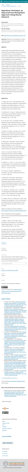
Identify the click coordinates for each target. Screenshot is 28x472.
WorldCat (4, 430)
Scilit (3, 425)
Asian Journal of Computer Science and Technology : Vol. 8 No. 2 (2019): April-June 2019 (14, 345)
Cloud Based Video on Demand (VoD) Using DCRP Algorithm (14, 326)
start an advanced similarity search (16, 381)
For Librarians (5, 455)
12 (10, 378)
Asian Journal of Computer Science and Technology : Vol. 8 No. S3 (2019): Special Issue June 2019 (15, 312)
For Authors (4, 453)
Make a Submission (7, 442)
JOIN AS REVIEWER (6, 436)
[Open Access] (5, 409)
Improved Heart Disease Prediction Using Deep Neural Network (14, 392)
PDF (4, 243)
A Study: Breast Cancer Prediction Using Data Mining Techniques (15, 333)
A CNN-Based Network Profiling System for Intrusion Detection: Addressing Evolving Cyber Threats (15, 320)
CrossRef (4, 426)
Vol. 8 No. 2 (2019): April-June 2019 (8, 6)
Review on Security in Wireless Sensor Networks (15, 302)
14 (13, 378)
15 (15, 378)
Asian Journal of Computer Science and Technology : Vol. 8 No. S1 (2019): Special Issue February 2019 (15, 304)
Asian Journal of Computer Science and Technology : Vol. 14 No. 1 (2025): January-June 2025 (15, 323)
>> (17, 378)
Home (2, 4)
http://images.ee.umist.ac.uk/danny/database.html (13, 210)
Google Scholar (5, 423)
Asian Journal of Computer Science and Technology (15, 1)
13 (12, 378)
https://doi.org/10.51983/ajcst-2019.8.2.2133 (14, 35)
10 (7, 378)
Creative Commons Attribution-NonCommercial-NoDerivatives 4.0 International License (11, 291)
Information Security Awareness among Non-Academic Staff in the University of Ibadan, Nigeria (15, 342)
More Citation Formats (7, 263)
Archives (7, 4)
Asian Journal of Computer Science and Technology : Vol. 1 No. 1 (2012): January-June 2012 (15, 329)
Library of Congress (7, 428)
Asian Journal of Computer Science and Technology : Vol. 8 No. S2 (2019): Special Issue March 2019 (15, 336)
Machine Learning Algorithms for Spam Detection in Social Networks (13, 309)
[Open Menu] (1, 1)
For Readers (4, 451)
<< (2, 378)
